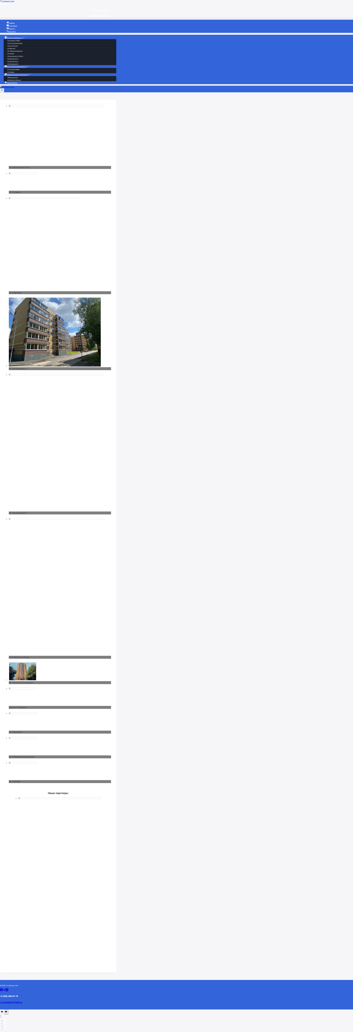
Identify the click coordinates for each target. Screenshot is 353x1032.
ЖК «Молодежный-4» (12, 61)
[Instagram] (4, 4)
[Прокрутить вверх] (2, 1012)
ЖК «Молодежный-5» (12, 64)
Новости (12, 29)
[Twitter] (4, 990)
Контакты (12, 32)
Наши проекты (12, 83)
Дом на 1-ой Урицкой (12, 46)
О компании (13, 26)
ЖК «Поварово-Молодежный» (15, 51)
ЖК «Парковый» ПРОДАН (13, 40)
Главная (12, 23)
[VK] (7, 4)
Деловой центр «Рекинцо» (14, 80)
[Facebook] (1, 4)
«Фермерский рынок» (12, 77)
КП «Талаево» (10, 72)
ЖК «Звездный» (11, 48)
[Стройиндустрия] (7, 1)
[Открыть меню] (2, 90)
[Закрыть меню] (0, 1016)
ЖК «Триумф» (10, 53)
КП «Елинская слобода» (13, 69)
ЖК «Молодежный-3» (12, 59)
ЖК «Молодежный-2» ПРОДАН (15, 56)
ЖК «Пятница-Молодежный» (15, 43)
